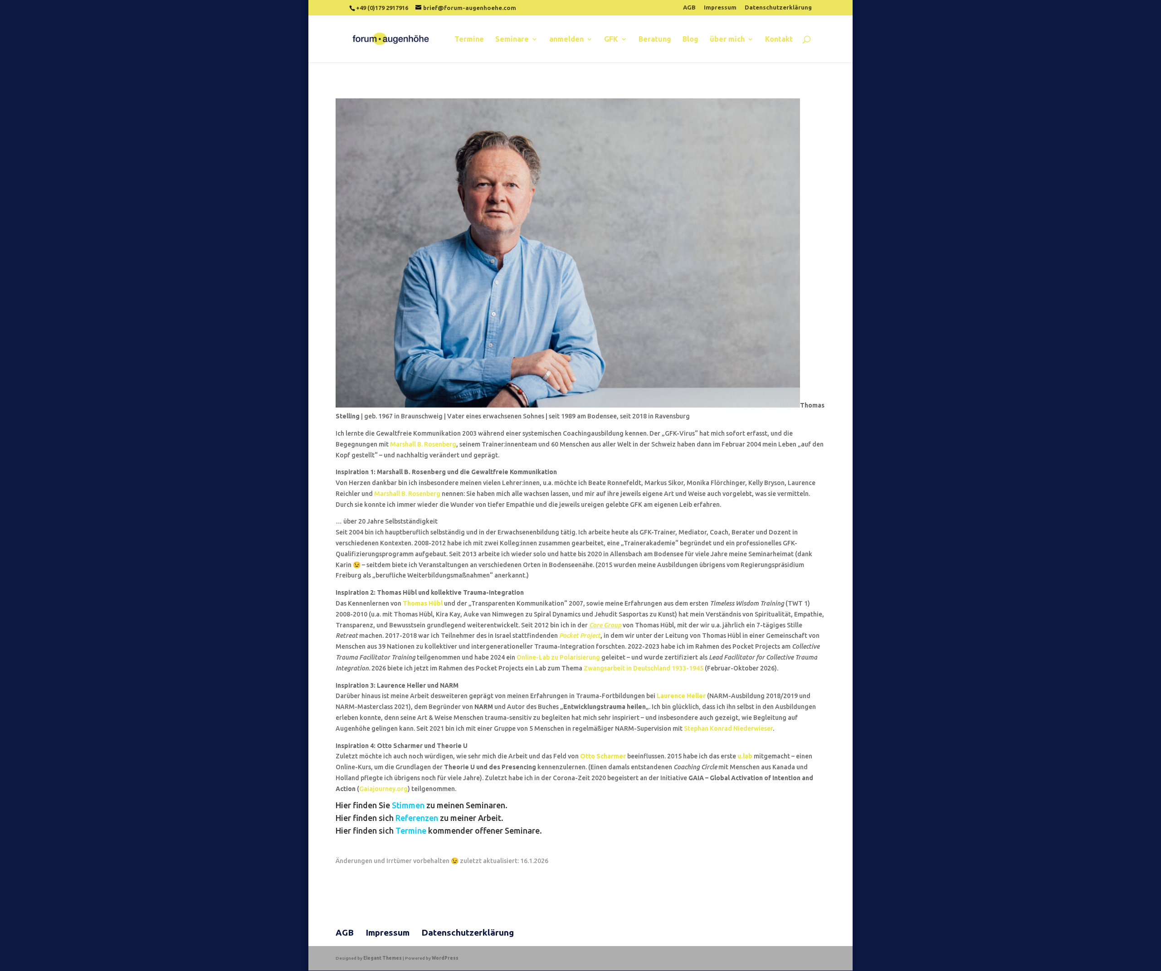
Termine (469, 39)
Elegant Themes (382, 958)
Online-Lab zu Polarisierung (558, 657)
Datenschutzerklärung (778, 7)
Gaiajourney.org (383, 788)
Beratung (655, 39)
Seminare (512, 39)
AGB (689, 7)
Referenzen (416, 817)
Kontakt (779, 39)
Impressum (720, 7)
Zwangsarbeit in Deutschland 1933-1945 (644, 668)
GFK (611, 39)
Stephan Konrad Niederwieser (728, 728)
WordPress (445, 958)
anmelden (566, 39)
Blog (690, 39)
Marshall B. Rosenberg (423, 444)
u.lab (744, 756)
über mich (727, 39)
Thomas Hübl (423, 603)
